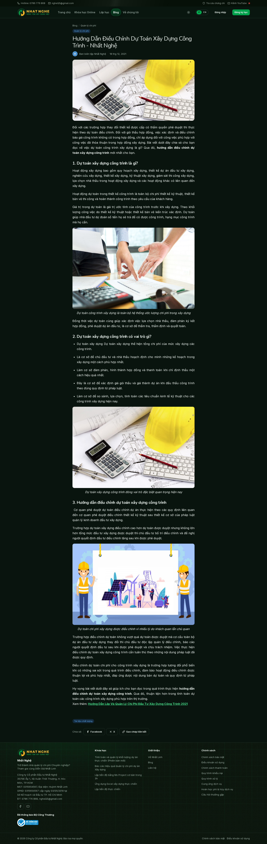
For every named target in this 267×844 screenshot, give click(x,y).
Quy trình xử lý (209, 778)
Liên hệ (152, 767)
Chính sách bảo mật (212, 757)
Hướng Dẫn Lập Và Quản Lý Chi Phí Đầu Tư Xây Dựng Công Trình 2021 (138, 704)
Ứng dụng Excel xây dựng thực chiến (116, 783)
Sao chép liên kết (136, 731)
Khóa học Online (84, 12)
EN (204, 12)
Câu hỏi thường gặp (212, 794)
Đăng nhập (220, 12)
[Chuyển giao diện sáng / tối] (188, 12)
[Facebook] (20, 806)
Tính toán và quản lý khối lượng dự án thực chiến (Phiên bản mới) (116, 759)
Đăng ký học (241, 12)
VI (199, 12)
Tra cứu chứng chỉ (215, 3)
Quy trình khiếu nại (212, 773)
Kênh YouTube (239, 3)
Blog (116, 12)
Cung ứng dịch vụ (211, 783)
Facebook (96, 731)
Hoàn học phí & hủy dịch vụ (217, 789)
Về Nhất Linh (155, 757)
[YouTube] (28, 806)
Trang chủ (64, 12)
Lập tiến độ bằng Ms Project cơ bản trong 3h (118, 776)
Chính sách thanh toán (214, 767)
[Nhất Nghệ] (33, 12)
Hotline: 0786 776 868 (33, 3)
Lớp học (104, 12)
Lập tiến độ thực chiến (107, 789)
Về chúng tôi (131, 12)
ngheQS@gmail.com (63, 3)
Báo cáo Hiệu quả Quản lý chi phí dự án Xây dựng (117, 768)
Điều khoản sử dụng (212, 762)
